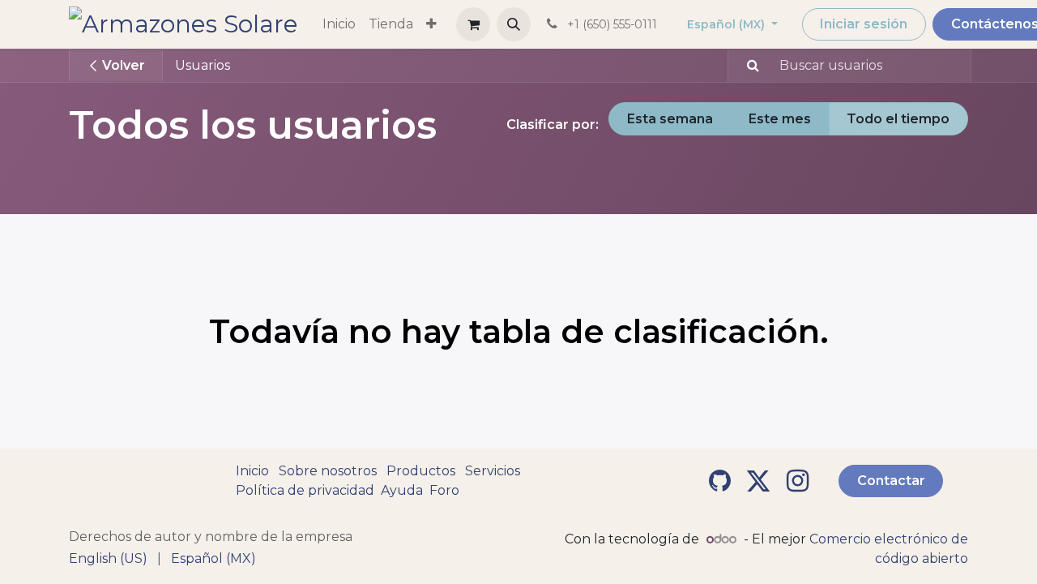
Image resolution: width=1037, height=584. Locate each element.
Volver (122, 65)
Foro (444, 490)
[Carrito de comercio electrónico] (473, 24)
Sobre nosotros (328, 471)
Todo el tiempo (898, 119)
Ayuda (402, 490)
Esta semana (670, 119)
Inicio (252, 471)
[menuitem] (339, 24)
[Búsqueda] (745, 65)
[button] (514, 24)
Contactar (891, 480)
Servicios (492, 471)
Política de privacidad (305, 490)
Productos (420, 471)
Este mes (780, 119)
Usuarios (202, 65)
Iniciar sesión (863, 24)
